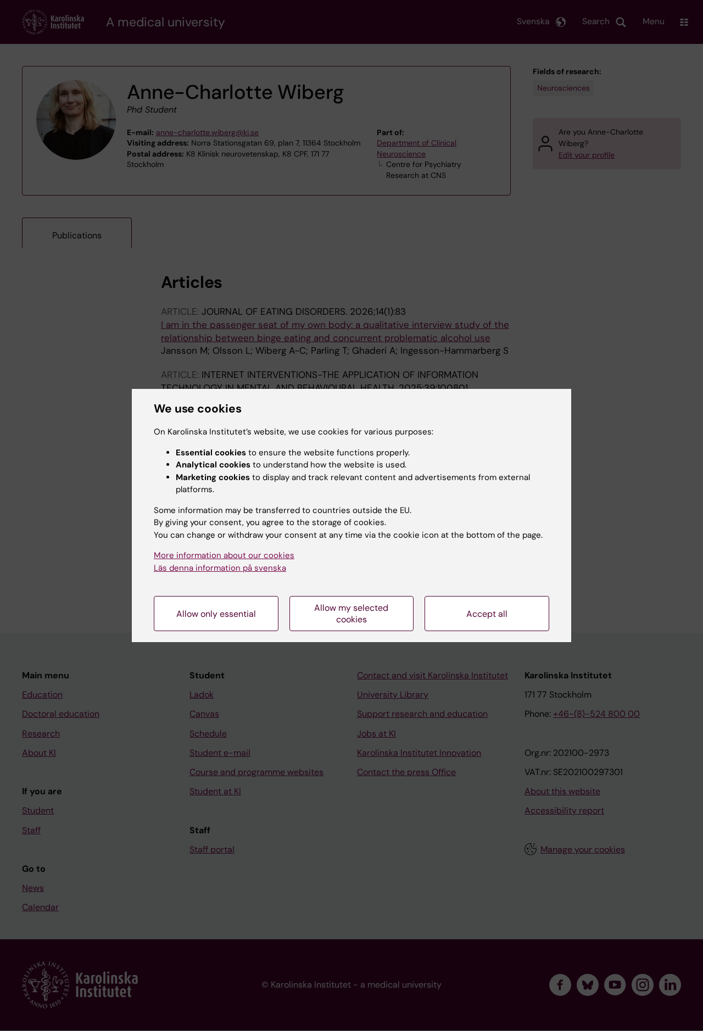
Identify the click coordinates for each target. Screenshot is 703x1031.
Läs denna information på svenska (220, 567)
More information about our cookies (224, 555)
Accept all (486, 614)
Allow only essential (216, 614)
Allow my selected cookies (351, 613)
